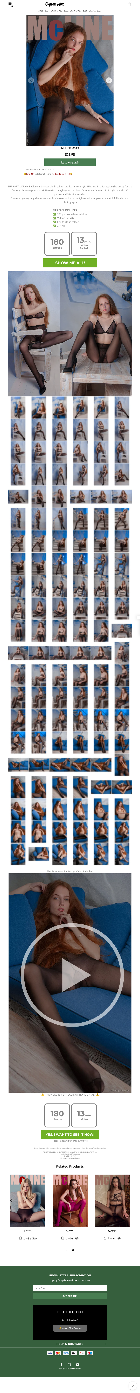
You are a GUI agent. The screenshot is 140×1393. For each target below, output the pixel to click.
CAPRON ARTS (54, 4)
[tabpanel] (28, 1211)
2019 (78, 10)
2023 (53, 10)
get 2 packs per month (61, 174)
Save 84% (30, 174)
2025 (40, 10)
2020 (72, 10)
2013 (99, 10)
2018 (85, 10)
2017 (91, 10)
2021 (66, 10)
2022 (59, 10)
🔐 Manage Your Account (70, 1328)
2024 (47, 10)
